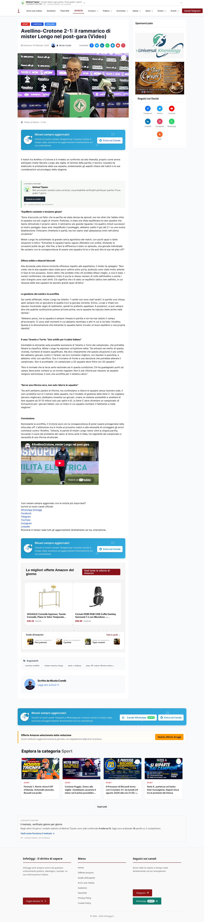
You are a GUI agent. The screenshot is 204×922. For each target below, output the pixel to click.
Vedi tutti (102, 806)
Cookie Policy (84, 903)
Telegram (26, 516)
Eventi (173, 11)
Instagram (26, 523)
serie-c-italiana (74, 665)
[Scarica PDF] (123, 45)
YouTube (25, 520)
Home (81, 867)
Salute (135, 11)
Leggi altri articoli (47, 685)
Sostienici (51, 11)
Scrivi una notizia (34, 11)
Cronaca (92, 11)
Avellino (50, 24)
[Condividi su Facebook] (92, 45)
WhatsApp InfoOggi (31, 510)
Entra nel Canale (111, 140)
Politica (106, 11)
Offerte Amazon (86, 872)
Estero (160, 11)
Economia (121, 11)
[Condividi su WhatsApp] (107, 45)
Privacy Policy (84, 897)
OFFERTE (78, 10)
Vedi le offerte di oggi (169, 737)
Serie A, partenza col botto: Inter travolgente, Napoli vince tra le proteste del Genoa (163, 789)
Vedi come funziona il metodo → (38, 833)
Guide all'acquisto (86, 877)
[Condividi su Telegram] (113, 45)
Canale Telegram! (192, 11)
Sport (147, 11)
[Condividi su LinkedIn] (102, 45)
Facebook (26, 513)
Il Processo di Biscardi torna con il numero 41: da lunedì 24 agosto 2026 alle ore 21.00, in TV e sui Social (122, 789)
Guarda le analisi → (34, 199)
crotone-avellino (32, 665)
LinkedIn (25, 526)
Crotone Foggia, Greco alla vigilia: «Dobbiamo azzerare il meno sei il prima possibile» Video (80, 789)
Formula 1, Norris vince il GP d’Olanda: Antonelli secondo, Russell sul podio (39, 789)
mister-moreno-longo (53, 665)
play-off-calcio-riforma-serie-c (100, 665)
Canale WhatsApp (140, 717)
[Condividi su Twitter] (97, 45)
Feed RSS (65, 11)
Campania (37, 24)
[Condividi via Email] (118, 45)
